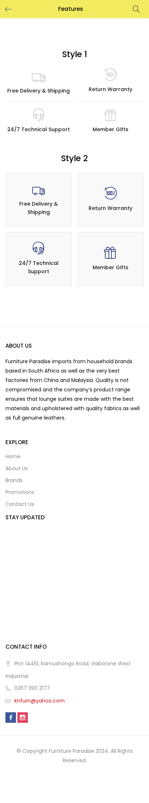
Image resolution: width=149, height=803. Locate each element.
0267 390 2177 (32, 688)
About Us (16, 468)
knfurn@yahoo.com (39, 700)
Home (13, 456)
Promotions (19, 492)
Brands (13, 480)
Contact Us (19, 504)
